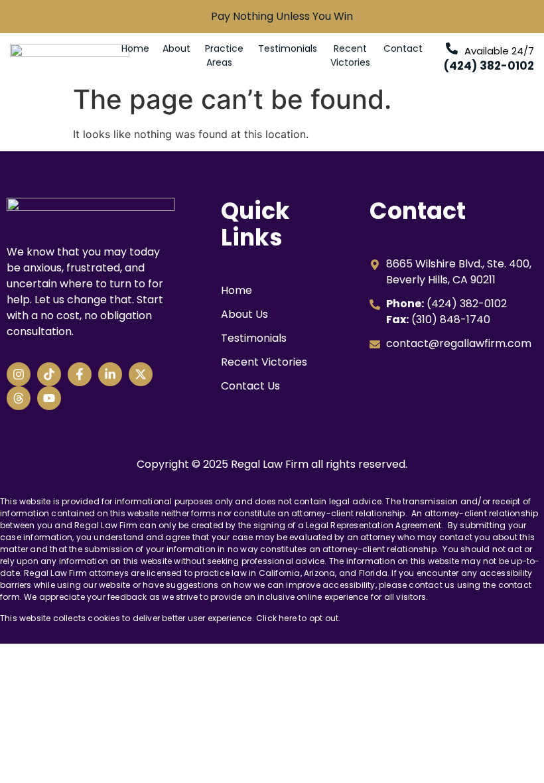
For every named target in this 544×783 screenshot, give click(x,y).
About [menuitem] (176, 48)
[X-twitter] (141, 374)
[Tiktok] (49, 374)
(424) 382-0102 (489, 66)
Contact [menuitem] (403, 48)
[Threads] (19, 398)
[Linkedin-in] (110, 374)
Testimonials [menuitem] (287, 48)
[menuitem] (224, 56)
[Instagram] (19, 374)
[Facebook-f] (80, 374)
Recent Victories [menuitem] (350, 55)
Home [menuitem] (135, 48)
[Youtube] (49, 398)
